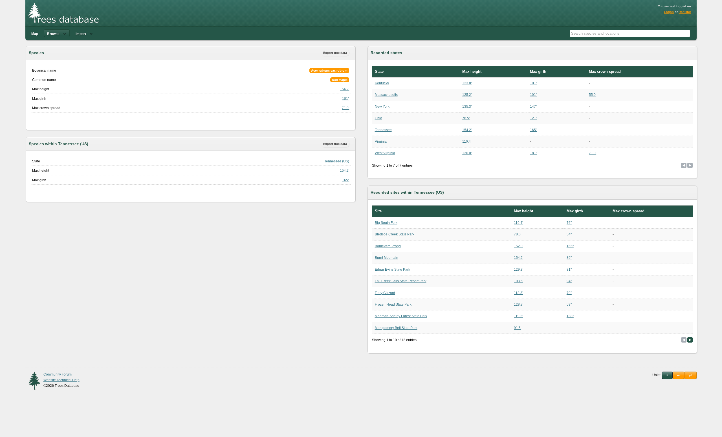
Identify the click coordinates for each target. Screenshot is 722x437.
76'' (569, 223)
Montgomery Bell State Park (396, 328)
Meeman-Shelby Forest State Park (401, 316)
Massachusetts (386, 95)
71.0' (345, 108)
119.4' (518, 223)
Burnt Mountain (386, 258)
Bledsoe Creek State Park (394, 234)
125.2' (467, 95)
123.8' (467, 83)
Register (685, 12)
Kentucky (382, 83)
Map (34, 34)
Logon (669, 12)
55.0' (592, 95)
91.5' (517, 328)
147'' (533, 107)
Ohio (378, 118)
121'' (533, 118)
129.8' (518, 270)
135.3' (467, 107)
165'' (345, 180)
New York (382, 107)
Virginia (381, 142)
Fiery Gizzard (385, 293)
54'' (569, 234)
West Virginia (385, 153)
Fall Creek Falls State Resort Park (400, 281)
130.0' (467, 153)
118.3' (518, 293)
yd (690, 375)
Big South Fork (386, 223)
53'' (569, 304)
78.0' (517, 234)
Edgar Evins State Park (392, 270)
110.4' (466, 142)
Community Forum (57, 374)
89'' (569, 258)
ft (667, 375)
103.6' (518, 281)
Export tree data (335, 52)
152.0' (518, 246)
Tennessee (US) (336, 161)
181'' (345, 99)
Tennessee (383, 130)
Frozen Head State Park (393, 304)
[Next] (690, 340)
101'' (533, 83)
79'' (569, 293)
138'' (570, 316)
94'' (569, 281)
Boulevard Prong (388, 246)
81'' (569, 270)
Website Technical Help (61, 380)
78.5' (466, 118)
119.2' (518, 316)
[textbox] (630, 33)
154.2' (344, 89)
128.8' (518, 304)
